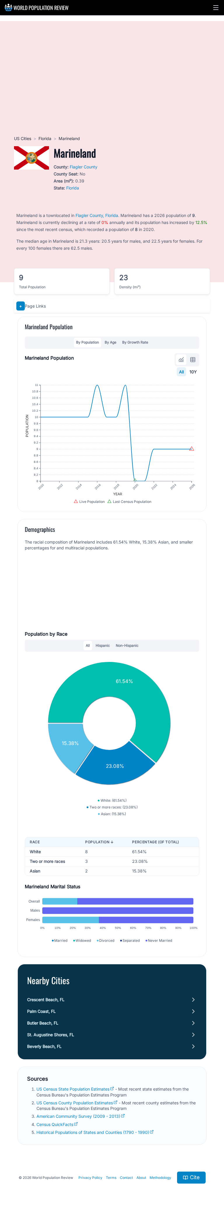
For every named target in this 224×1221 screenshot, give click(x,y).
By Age (110, 342)
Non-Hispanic (127, 645)
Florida (44, 138)
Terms (111, 1177)
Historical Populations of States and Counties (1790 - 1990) (92, 1132)
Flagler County (83, 166)
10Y (193, 371)
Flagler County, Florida (97, 215)
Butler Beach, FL (42, 1022)
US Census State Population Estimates (72, 1089)
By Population (87, 342)
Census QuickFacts (54, 1124)
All (181, 371)
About (141, 1177)
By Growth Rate (135, 342)
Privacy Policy (90, 1177)
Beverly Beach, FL (44, 1046)
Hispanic (103, 645)
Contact (126, 1177)
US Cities (22, 138)
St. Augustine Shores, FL (50, 1034)
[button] (216, 7)
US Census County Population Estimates (74, 1102)
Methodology (160, 1177)
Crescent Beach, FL (45, 999)
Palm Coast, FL (41, 1011)
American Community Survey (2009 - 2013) (78, 1116)
